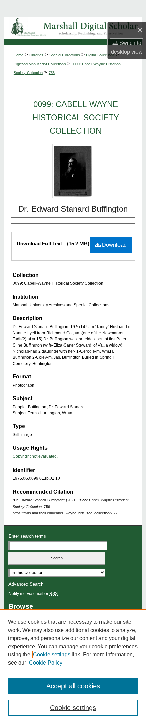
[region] (73, 666)
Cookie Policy (45, 663)
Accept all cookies (73, 686)
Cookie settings (51, 654)
